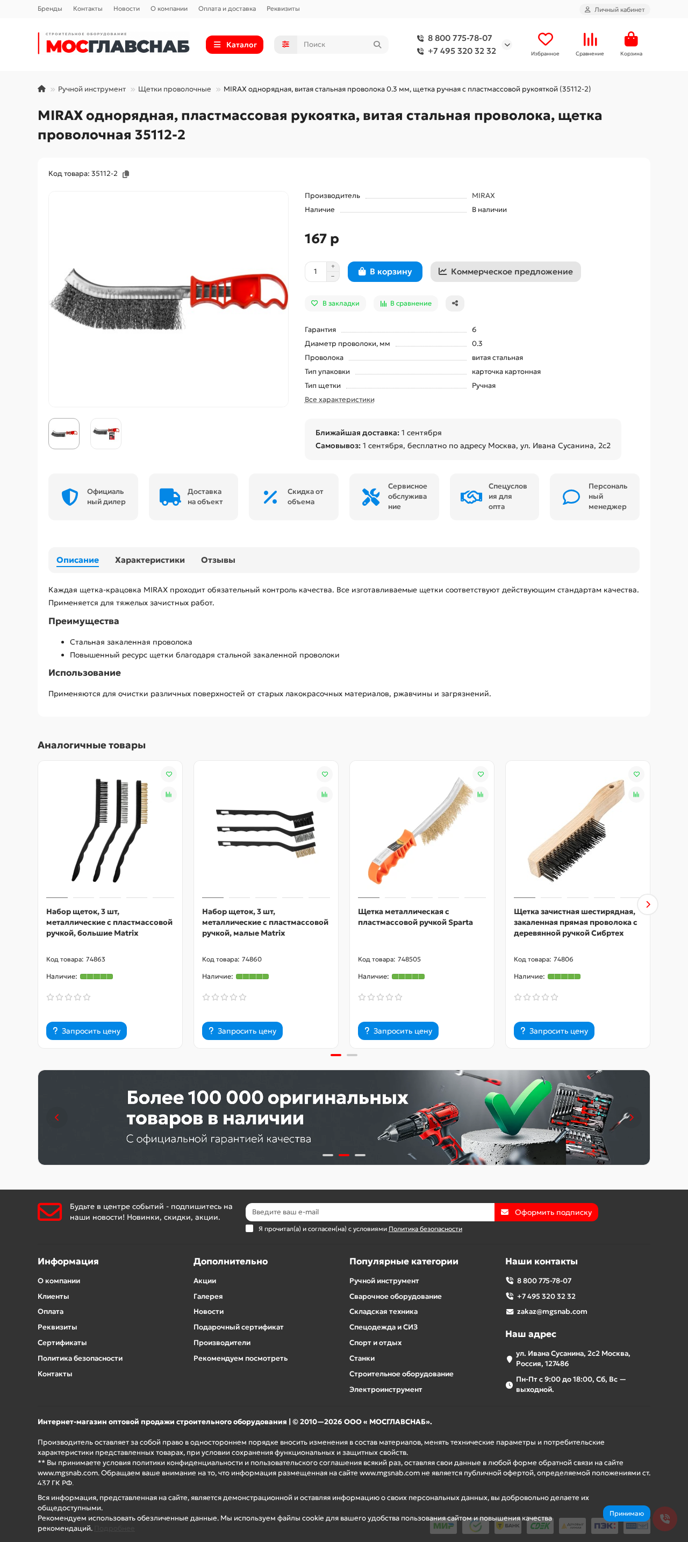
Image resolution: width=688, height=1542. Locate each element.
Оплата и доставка (227, 8)
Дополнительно (231, 1261)
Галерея (208, 1296)
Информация (68, 1261)
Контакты (88, 8)
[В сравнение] (169, 795)
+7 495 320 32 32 (462, 51)
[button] (40, 904)
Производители (222, 1342)
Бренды (50, 8)
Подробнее (114, 1528)
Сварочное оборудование (395, 1296)
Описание (77, 560)
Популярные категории (403, 1261)
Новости (126, 8)
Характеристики (150, 560)
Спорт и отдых (375, 1342)
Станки (362, 1358)
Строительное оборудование (401, 1373)
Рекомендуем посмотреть (241, 1358)
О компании (169, 8)
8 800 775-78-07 (460, 38)
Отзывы (218, 560)
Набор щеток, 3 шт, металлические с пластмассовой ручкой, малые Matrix (265, 922)
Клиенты (53, 1296)
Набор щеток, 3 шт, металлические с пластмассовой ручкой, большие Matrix (109, 922)
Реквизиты (283, 8)
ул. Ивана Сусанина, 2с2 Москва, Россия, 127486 (573, 1358)
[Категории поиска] (285, 45)
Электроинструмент (385, 1389)
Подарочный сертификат (239, 1327)
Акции (205, 1280)
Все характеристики (340, 399)
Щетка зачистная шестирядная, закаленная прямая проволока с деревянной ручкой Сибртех (575, 922)
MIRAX (483, 195)
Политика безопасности (80, 1358)
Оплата (50, 1311)
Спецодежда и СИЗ (383, 1327)
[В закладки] (169, 774)
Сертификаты (62, 1342)
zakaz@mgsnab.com (552, 1311)
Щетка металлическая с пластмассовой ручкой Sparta (415, 917)
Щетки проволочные (174, 89)
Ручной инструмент (92, 89)
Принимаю (627, 1513)
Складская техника (383, 1311)
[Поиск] (377, 44)
